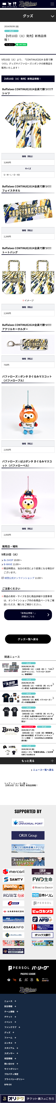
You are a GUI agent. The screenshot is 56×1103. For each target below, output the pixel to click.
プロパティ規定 (11, 1074)
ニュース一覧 (19, 783)
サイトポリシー (11, 1068)
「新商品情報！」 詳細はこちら (28, 614)
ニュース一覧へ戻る (43, 769)
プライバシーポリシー (14, 1079)
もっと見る (28, 761)
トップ (7, 783)
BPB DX (8, 1084)
